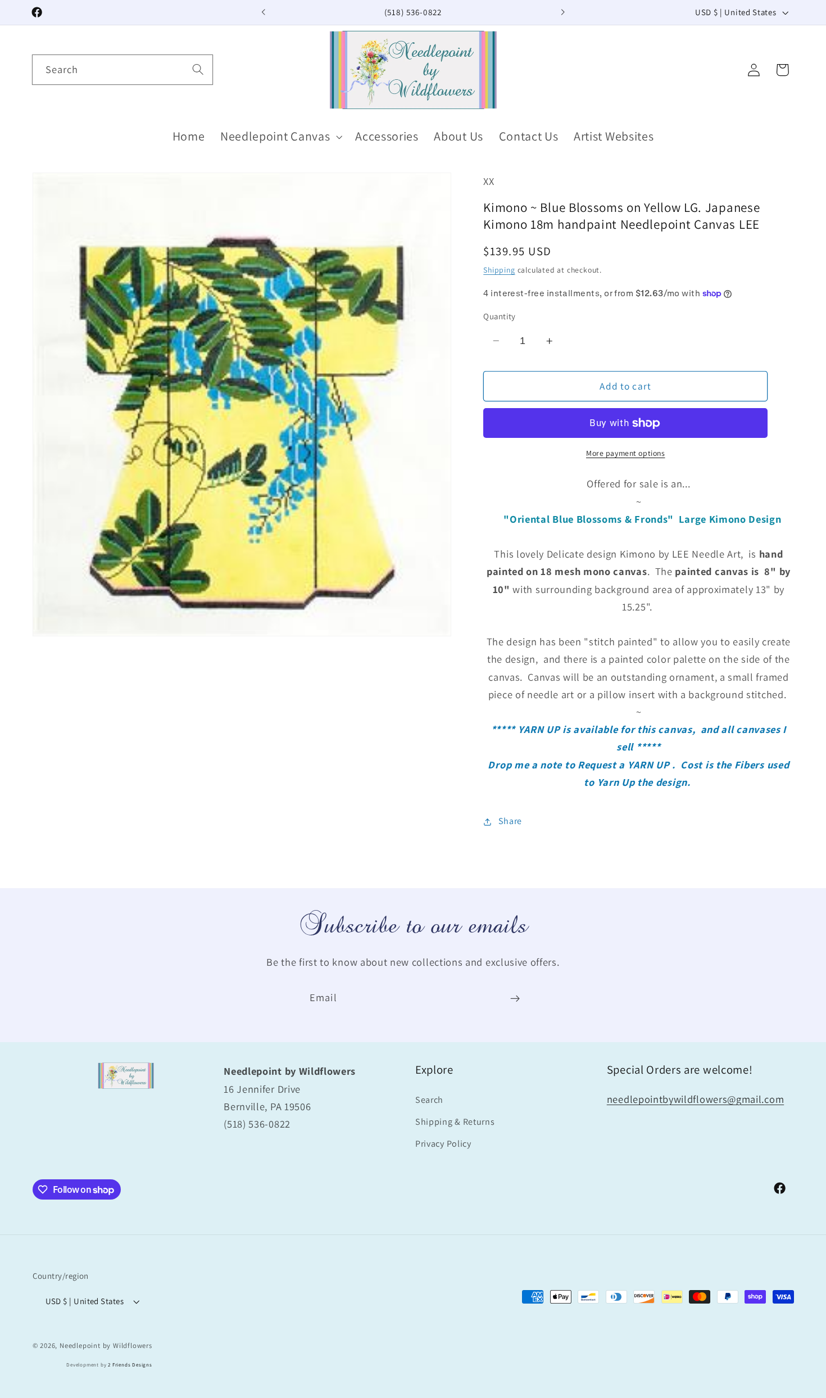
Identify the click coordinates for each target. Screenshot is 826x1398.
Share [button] (510, 821)
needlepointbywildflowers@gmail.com (695, 1099)
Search (429, 1100)
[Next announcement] (562, 12)
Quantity (499, 316)
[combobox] (122, 69)
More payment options (625, 454)
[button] (279, 136)
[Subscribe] (515, 998)
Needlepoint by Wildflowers (106, 1346)
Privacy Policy (443, 1144)
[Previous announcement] (263, 12)
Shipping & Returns (454, 1122)
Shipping (499, 270)
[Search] (198, 69)
